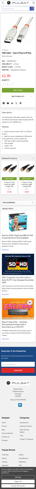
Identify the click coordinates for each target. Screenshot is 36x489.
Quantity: (6, 80)
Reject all (18, 481)
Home (4, 422)
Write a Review (7, 56)
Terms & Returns (7, 433)
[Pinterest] (20, 103)
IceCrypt (4, 462)
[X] (16, 103)
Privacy (4, 426)
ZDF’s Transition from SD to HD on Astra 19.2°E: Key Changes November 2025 (18, 280)
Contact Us (5, 437)
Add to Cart (9, 178)
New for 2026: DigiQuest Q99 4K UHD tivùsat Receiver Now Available (17, 236)
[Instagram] (20, 405)
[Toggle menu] (3, 2)
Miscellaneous (23, 458)
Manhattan (22, 462)
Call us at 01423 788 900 (18, 400)
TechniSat (5, 455)
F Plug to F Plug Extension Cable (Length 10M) (26, 184)
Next (33, 158)
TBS (20, 465)
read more (5, 250)
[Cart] (33, 2)
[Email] (8, 103)
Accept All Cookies (18, 486)
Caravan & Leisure (26, 426)
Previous (30, 158)
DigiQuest (5, 465)
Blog (3, 430)
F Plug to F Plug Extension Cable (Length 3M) (9, 184)
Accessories (24, 422)
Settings (18, 477)
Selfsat (21, 455)
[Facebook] (4, 103)
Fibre (21, 435)
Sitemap (5, 440)
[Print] (12, 103)
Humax (4, 458)
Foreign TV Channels (26, 439)
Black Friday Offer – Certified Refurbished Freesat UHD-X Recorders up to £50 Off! (14, 324)
